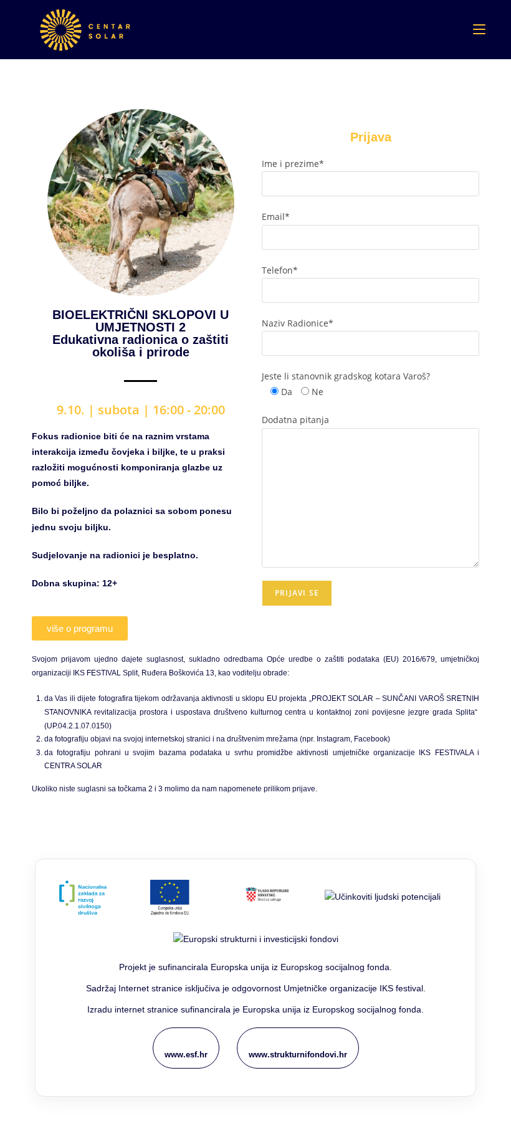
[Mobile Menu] (479, 29)
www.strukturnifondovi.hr (298, 1054)
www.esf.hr (186, 1054)
